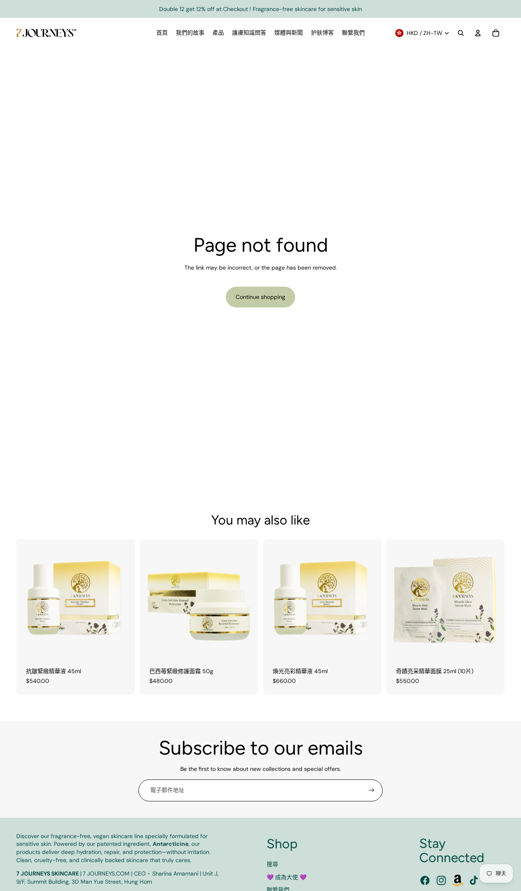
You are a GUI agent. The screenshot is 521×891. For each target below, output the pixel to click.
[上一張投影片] (28, 598)
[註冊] (371, 790)
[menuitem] (162, 33)
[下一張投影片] (122, 598)
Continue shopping (260, 297)
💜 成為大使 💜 (286, 877)
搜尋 (272, 864)
